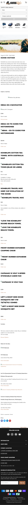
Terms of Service (21, 499)
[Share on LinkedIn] (7, 421)
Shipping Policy (13, 499)
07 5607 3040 (4, 463)
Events (11, 414)
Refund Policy (6, 499)
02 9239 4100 (4, 453)
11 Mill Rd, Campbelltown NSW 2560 (9, 450)
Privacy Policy (20, 497)
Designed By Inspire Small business (14, 502)
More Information (5, 360)
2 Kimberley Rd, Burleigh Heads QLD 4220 (10, 460)
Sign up (22, 483)
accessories (6, 414)
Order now (3, 146)
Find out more (4, 119)
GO (14, 19)
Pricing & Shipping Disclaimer (9, 497)
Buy (2, 184)
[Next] (26, 26)
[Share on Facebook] (2, 421)
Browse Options (4, 337)
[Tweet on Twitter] (4, 421)
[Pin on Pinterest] (10, 421)
